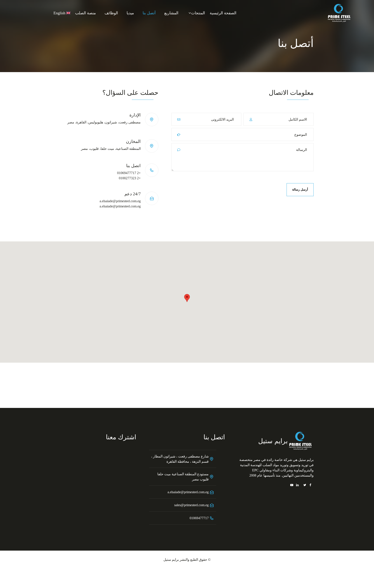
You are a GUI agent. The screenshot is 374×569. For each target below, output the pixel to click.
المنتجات (198, 13)
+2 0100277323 (130, 178)
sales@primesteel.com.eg (191, 505)
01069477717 (199, 518)
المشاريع (171, 13)
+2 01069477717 (129, 173)
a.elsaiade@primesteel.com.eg (120, 201)
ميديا (130, 13)
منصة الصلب (85, 13)
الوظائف (111, 13)
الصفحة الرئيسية (223, 13)
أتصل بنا (149, 13)
